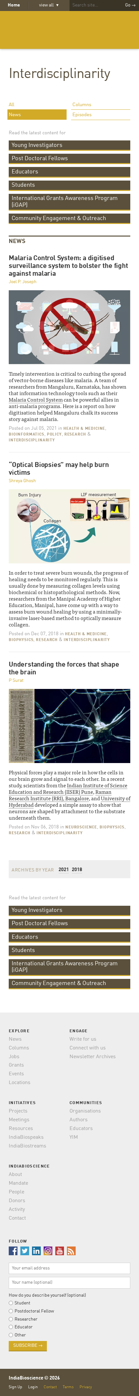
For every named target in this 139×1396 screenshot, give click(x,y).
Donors (17, 1200)
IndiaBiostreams (27, 1146)
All (11, 105)
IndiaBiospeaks (26, 1137)
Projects (18, 1111)
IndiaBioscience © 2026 (34, 1378)
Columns (81, 105)
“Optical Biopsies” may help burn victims (59, 469)
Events (16, 1074)
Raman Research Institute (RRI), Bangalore (60, 794)
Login (33, 1387)
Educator (24, 1327)
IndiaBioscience (69, 30)
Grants (16, 1065)
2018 (77, 870)
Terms (68, 1387)
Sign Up (15, 1387)
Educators (25, 172)
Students (23, 185)
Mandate (18, 1183)
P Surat (16, 680)
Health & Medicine (84, 429)
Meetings (19, 1120)
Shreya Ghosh (22, 481)
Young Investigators (37, 145)
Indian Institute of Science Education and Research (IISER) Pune (68, 788)
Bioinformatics (26, 435)
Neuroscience (81, 827)
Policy (54, 435)
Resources (21, 1128)
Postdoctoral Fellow (34, 1311)
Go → (130, 5)
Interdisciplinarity (59, 74)
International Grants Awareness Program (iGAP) (65, 201)
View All (49, 5)
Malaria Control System (36, 399)
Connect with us (88, 1048)
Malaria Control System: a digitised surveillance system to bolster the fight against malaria (68, 266)
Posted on (33, 428)
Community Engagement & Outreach (59, 218)
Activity (17, 1209)
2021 (64, 870)
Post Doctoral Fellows (40, 158)
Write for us (83, 1039)
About (15, 1174)
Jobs (14, 1056)
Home (14, 5)
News (15, 115)
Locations (19, 1082)
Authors (79, 1120)
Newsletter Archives (93, 1056)
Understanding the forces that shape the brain (64, 668)
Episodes (81, 115)
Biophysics (21, 640)
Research (75, 435)
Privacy (86, 1387)
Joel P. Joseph (23, 282)
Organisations (85, 1111)
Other (20, 1335)
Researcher (26, 1319)
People (16, 1192)
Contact (17, 1218)
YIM (74, 1137)
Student (22, 1303)
